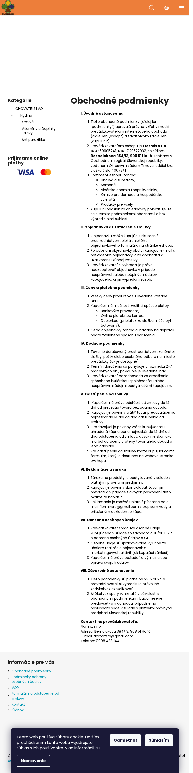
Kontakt (18, 704)
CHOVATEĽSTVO (29, 108)
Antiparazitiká (33, 139)
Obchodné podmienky (31, 671)
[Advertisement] (96, 53)
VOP (15, 687)
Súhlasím (159, 740)
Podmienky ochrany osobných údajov (29, 679)
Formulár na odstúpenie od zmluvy (35, 696)
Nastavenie (33, 761)
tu (97, 748)
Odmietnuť (125, 740)
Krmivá (28, 121)
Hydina (26, 115)
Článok (18, 710)
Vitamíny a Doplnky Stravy (39, 130)
